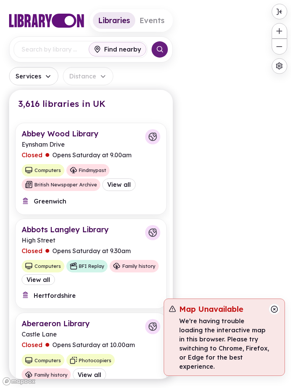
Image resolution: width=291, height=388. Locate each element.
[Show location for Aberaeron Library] (152, 326)
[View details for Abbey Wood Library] (91, 168)
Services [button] (28, 76)
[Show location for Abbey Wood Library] (152, 136)
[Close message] (274, 309)
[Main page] (46, 21)
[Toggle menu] (279, 11)
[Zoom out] (279, 46)
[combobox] (50, 49)
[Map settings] (279, 66)
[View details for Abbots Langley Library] (91, 263)
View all (119, 184)
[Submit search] (160, 49)
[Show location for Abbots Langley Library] (152, 232)
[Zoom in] (279, 31)
